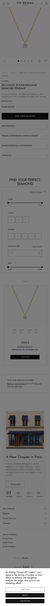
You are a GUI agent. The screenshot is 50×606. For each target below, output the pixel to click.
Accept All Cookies (25, 601)
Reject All (25, 595)
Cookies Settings (25, 589)
